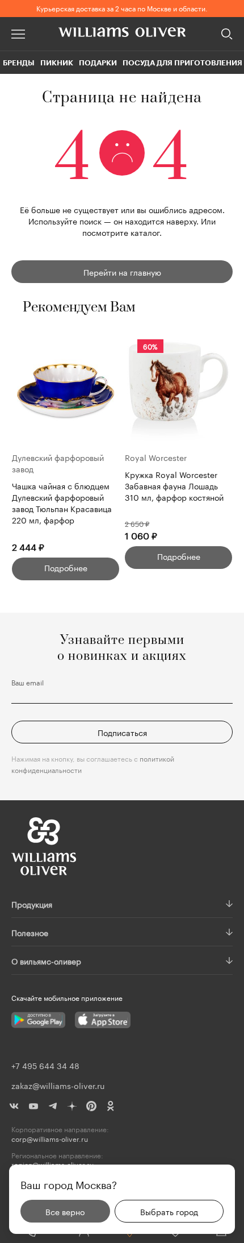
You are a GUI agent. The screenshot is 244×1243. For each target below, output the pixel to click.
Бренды (19, 62)
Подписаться (122, 732)
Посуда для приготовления (182, 62)
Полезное (29, 932)
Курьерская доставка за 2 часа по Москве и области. (122, 7)
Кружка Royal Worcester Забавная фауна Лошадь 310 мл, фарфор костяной (174, 485)
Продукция (31, 903)
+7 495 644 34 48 (45, 1065)
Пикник (56, 62)
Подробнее (65, 567)
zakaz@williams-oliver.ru (57, 1085)
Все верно (65, 1211)
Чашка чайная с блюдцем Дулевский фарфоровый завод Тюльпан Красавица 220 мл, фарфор (62, 502)
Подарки (98, 62)
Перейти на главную (122, 271)
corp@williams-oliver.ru (49, 1139)
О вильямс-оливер (46, 960)
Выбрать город (169, 1211)
